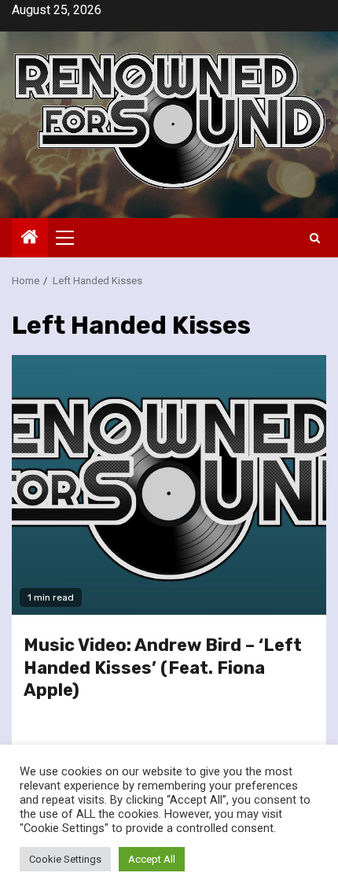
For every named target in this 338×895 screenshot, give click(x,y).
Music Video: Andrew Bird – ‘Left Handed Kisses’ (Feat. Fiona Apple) (163, 667)
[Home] (30, 238)
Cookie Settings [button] (65, 859)
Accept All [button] (151, 859)
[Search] (315, 238)
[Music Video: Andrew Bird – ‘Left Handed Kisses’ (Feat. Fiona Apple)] (169, 485)
